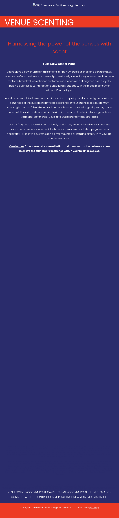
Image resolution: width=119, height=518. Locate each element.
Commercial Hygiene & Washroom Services (78, 497)
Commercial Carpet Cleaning (49, 492)
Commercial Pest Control (29, 497)
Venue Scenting (18, 492)
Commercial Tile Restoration (90, 492)
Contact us (16, 146)
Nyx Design (94, 507)
